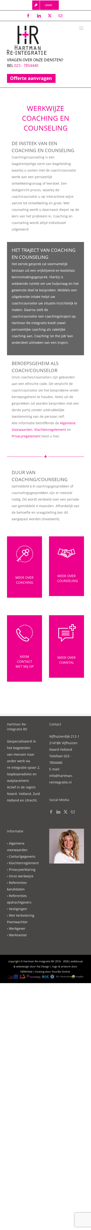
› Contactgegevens (21, 856)
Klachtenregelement (50, 429)
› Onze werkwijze (20, 876)
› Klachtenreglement (23, 863)
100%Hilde (26, 971)
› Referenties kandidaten (17, 885)
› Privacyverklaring (21, 869)
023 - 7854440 (26, 65)
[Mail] (73, 812)
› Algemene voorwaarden (17, 846)
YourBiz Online (61, 971)
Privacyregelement (26, 436)
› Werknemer (17, 935)
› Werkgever (16, 928)
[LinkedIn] (58, 812)
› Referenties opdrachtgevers (19, 898)
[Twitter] (65, 812)
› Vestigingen (17, 909)
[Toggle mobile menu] (81, 28)
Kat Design (43, 966)
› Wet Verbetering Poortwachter (20, 918)
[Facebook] (51, 812)
